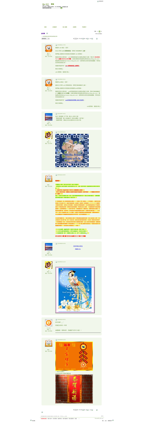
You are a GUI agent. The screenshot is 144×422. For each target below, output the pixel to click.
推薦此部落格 (51, 6)
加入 (106, 420)
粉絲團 (33, 420)
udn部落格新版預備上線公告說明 (74, 100)
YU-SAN (49, 328)
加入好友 (44, 6)
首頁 (45, 27)
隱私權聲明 (71, 418)
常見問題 (55, 418)
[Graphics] (72, 166)
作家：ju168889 (45, 5)
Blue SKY (45, 4)
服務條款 (60, 418)
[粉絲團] (31, 420)
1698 (49, 122)
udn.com (101, 418)
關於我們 (50, 418)
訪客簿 (74, 27)
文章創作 (54, 27)
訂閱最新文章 (65, 6)
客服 (76, 418)
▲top (102, 416)
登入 (103, 420)
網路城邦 (101, 1)
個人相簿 (65, 27)
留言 (46, 56)
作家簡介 (84, 27)
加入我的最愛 (58, 6)
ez (48, 140)
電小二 (48, 53)
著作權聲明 (65, 418)
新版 (52, 4)
